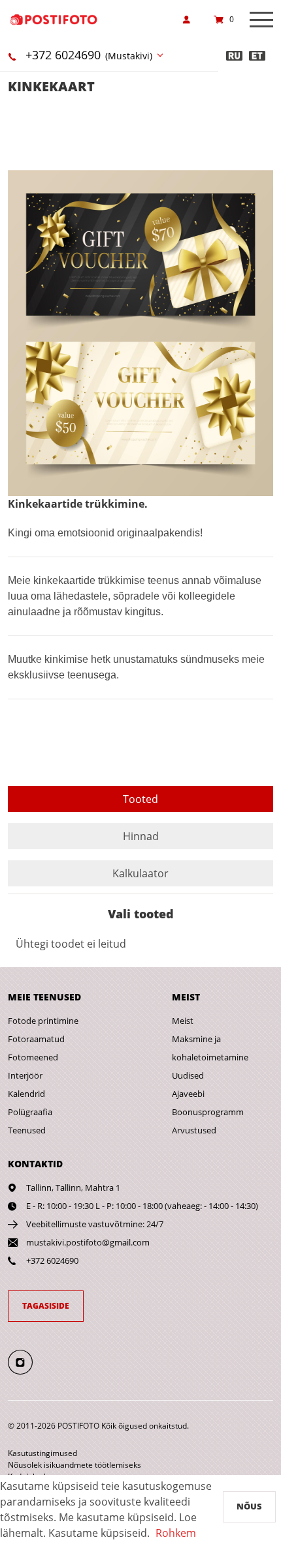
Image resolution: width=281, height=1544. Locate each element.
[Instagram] (28, 1361)
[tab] (140, 798)
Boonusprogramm (208, 1112)
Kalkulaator (140, 873)
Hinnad (141, 836)
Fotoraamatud (36, 1039)
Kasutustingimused (42, 1453)
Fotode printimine (43, 1021)
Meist (182, 1021)
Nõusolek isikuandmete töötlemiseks (74, 1464)
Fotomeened (33, 1057)
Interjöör (25, 1075)
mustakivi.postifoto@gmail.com (88, 1242)
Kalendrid (26, 1094)
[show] (190, 19)
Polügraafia (30, 1112)
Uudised (188, 1075)
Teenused (27, 1130)
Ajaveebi (188, 1094)
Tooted (140, 799)
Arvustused (194, 1130)
